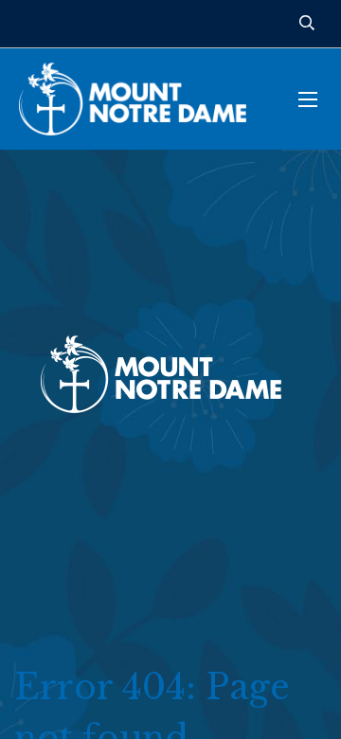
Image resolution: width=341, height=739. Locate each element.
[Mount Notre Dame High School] (142, 99)
